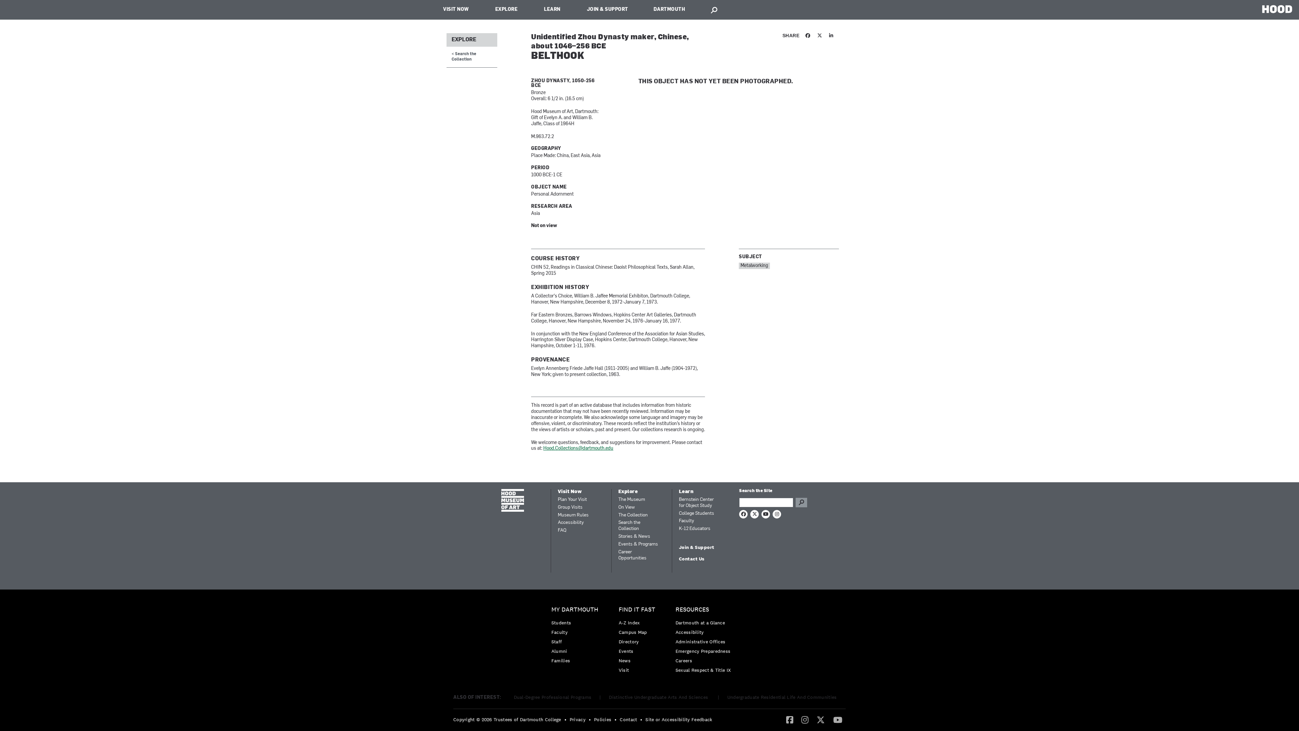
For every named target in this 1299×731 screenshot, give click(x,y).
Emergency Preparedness (703, 651)
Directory (629, 642)
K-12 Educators (694, 528)
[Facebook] (789, 719)
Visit (624, 670)
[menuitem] (576, 636)
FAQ (562, 530)
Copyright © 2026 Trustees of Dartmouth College (507, 719)
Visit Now (456, 9)
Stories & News (634, 536)
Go (801, 502)
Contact (628, 719)
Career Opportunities (632, 555)
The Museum (631, 499)
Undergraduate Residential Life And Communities (782, 697)
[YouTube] (837, 719)
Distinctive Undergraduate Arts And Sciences (659, 697)
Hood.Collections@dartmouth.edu (578, 448)
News (625, 661)
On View (626, 507)
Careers (684, 661)
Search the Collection (629, 525)
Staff (556, 642)
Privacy (578, 719)
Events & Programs (638, 544)
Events (626, 651)
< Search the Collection (464, 56)
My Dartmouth (574, 609)
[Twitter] (821, 719)
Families (560, 661)
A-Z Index (629, 623)
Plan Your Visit (572, 499)
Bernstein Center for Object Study (696, 502)
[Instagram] (804, 719)
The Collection (633, 515)
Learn (552, 9)
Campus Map (633, 632)
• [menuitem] (565, 719)
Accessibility (571, 522)
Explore (506, 9)
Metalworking (754, 265)
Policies (602, 719)
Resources (692, 609)
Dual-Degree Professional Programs (553, 697)
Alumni (559, 651)
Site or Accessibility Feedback (678, 719)
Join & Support (607, 9)
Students (561, 623)
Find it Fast (637, 609)
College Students (696, 513)
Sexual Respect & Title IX (703, 670)
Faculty (686, 521)
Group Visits (570, 507)
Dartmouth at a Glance (700, 623)
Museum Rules (573, 515)
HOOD (1277, 9)
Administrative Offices (701, 642)
